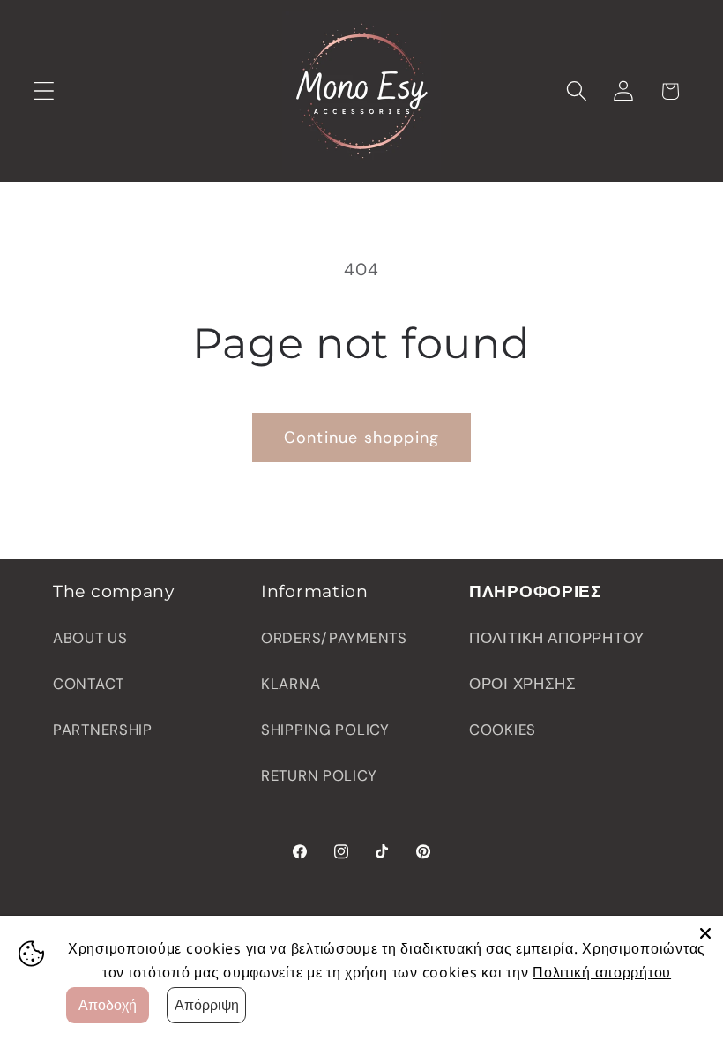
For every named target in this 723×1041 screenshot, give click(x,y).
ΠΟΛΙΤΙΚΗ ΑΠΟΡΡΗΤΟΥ (557, 638)
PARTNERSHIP (103, 729)
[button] (44, 91)
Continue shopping (361, 437)
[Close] (705, 933)
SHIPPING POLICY (325, 729)
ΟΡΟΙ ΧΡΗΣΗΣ (523, 683)
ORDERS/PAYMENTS (334, 638)
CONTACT (88, 683)
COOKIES (502, 729)
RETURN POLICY (318, 775)
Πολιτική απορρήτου (602, 972)
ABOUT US (90, 638)
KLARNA (290, 683)
